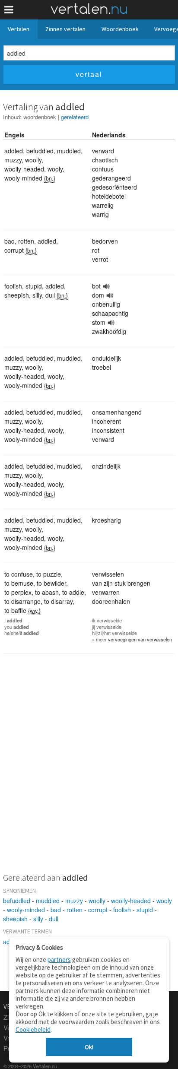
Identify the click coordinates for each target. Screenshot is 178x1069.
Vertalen (18, 29)
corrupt (98, 909)
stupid (145, 909)
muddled (48, 900)
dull (53, 918)
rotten (75, 909)
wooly (164, 900)
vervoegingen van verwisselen (140, 639)
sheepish (15, 918)
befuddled (16, 900)
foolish (122, 909)
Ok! (89, 1047)
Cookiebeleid (33, 1029)
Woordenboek (120, 29)
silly (38, 918)
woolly (97, 900)
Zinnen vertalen (65, 29)
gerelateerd (75, 117)
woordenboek (39, 117)
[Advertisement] (89, 769)
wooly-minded (26, 909)
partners (59, 959)
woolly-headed (131, 900)
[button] (8, 9)
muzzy (74, 900)
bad (56, 909)
